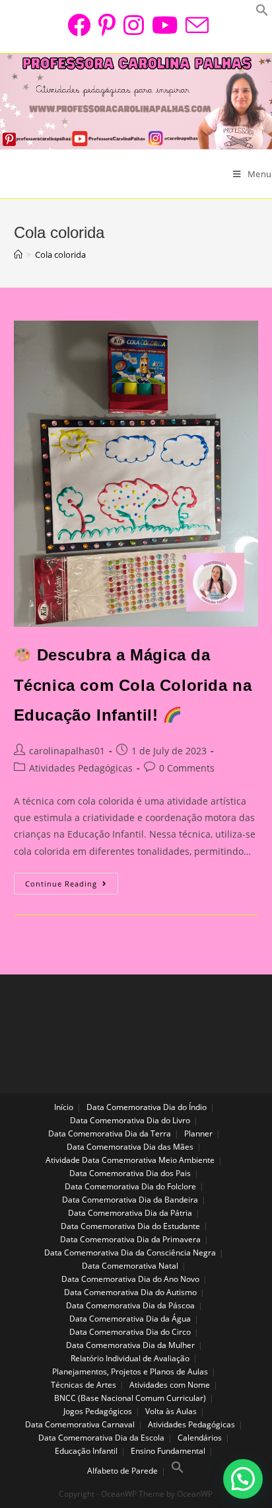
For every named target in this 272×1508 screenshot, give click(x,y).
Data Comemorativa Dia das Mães (130, 1146)
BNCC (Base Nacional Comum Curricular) (130, 1398)
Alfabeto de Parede (122, 1470)
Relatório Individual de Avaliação (130, 1358)
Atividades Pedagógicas (81, 768)
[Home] (18, 254)
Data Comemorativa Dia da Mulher (130, 1345)
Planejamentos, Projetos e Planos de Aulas (130, 1371)
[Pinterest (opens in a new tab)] (106, 24)
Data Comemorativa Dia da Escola (101, 1437)
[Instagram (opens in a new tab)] (133, 24)
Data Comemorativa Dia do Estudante (130, 1226)
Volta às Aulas (171, 1411)
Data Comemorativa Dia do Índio (146, 1107)
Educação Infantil (86, 1450)
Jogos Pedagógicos (97, 1411)
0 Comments (187, 768)
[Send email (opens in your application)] (195, 24)
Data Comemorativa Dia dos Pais (130, 1173)
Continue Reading (71, 886)
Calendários (200, 1437)
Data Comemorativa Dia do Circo (130, 1331)
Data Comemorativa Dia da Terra (109, 1133)
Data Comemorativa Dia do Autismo (130, 1292)
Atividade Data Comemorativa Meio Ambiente (130, 1160)
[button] (243, 1479)
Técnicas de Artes (83, 1384)
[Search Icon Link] (177, 1470)
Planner (198, 1133)
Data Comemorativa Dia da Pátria (130, 1212)
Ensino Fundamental (168, 1450)
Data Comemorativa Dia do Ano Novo (130, 1279)
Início (63, 1107)
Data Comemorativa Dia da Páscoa (130, 1305)
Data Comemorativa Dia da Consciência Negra (130, 1252)
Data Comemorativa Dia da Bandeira (130, 1199)
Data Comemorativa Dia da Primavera (130, 1239)
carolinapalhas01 (67, 750)
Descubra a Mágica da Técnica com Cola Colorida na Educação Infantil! (133, 685)
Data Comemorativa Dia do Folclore (130, 1186)
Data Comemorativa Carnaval (80, 1424)
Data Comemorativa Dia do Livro (130, 1120)
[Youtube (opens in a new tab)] (165, 24)
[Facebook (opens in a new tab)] (78, 24)
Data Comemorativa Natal (130, 1265)
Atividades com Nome (169, 1384)
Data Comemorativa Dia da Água (130, 1318)
